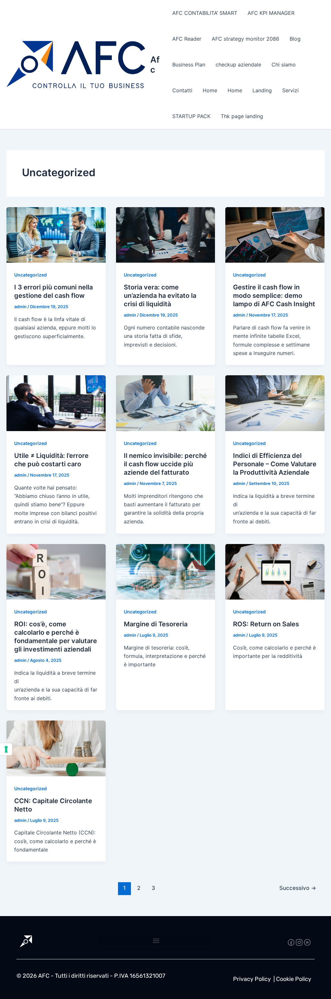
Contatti (182, 90)
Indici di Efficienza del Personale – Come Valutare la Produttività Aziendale (274, 464)
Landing (262, 90)
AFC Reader (186, 38)
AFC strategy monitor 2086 (245, 38)
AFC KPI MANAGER (271, 13)
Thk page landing (242, 116)
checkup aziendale (238, 64)
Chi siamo (284, 64)
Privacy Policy (252, 979)
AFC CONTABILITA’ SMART (204, 13)
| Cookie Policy (292, 979)
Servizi (290, 90)
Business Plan (188, 64)
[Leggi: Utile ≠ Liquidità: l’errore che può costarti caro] (56, 402)
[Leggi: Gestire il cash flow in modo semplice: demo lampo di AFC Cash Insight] (275, 234)
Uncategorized (30, 275)
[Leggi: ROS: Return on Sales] (275, 571)
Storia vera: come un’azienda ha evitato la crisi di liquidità (160, 295)
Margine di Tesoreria (156, 624)
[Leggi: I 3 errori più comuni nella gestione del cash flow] (56, 234)
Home (210, 90)
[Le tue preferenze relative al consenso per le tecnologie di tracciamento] (6, 749)
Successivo (297, 887)
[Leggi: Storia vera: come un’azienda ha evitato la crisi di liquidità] (165, 234)
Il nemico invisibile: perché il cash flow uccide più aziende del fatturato (165, 464)
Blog (295, 38)
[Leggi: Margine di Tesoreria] (165, 571)
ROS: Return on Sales (267, 624)
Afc (155, 65)
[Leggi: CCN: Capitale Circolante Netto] (56, 748)
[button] (155, 940)
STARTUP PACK (191, 116)
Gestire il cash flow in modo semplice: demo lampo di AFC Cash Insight (274, 295)
